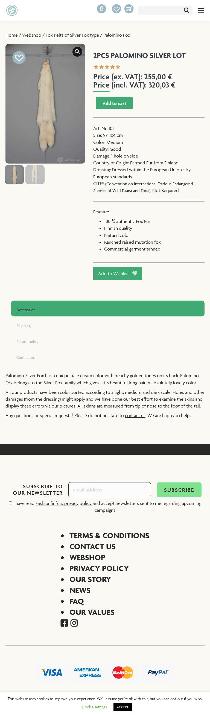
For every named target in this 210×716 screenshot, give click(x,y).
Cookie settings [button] (94, 706)
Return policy (27, 341)
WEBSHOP (87, 557)
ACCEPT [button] (123, 707)
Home (11, 35)
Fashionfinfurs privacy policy (64, 503)
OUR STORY (90, 579)
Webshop (31, 35)
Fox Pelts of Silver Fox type (72, 35)
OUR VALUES (92, 612)
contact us (135, 415)
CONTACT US (92, 546)
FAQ (76, 601)
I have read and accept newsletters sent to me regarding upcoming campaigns (106, 506)
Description (26, 309)
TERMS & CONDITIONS (109, 535)
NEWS (80, 590)
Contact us (25, 357)
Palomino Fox (116, 35)
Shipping (23, 325)
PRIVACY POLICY (99, 568)
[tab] (108, 308)
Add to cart (114, 103)
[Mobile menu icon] (201, 10)
